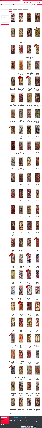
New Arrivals (26, 419)
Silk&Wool (21, 421)
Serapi (20, 420)
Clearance (26, 420)
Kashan (20, 419)
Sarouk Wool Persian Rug (21, 24)
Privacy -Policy (10, 420)
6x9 (14, 419)
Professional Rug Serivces (38, 4)
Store (37, 419)
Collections (10, 419)
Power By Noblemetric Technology (37, 424)
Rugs (4, 4)
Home (1, 4)
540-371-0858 (29, 2)
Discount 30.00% (3, 17)
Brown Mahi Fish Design (37, 24)
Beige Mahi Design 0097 (29, 24)
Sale (15, 4)
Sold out (35, 28)
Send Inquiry (8, 4)
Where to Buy (26, 421)
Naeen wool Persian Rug (21, 137)
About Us (12, 4)
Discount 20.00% (3, 18)
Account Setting (32, 419)
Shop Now (22, 0)
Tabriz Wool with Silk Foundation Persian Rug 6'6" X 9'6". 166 (13, 89)
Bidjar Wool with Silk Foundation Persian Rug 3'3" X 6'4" (13, 234)
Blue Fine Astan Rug (13, 24)
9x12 (14, 421)
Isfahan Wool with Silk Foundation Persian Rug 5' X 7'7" (21, 41)
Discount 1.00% (2, 16)
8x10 (14, 420)
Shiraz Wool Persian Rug (37, 121)
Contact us (31, 4)
